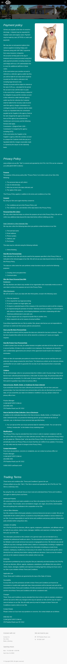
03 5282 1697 (41, 639)
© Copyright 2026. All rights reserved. (13, 661)
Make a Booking (7, 641)
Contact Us (6, 637)
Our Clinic (6, 639)
